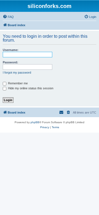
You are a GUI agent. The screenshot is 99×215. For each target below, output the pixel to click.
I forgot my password (17, 72)
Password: (10, 62)
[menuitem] (8, 17)
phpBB (35, 122)
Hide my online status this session (30, 88)
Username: (10, 50)
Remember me (17, 83)
